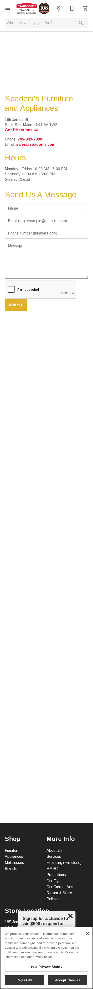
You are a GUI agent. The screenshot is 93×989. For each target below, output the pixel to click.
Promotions (56, 875)
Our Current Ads (59, 887)
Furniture (12, 850)
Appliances (14, 856)
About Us (54, 850)
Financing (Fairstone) (64, 863)
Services (53, 856)
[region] (46, 958)
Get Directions (19, 130)
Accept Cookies (67, 980)
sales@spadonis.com (35, 144)
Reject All (24, 980)
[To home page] (33, 8)
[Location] (58, 8)
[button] (7, 8)
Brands (11, 869)
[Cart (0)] (85, 8)
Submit (16, 305)
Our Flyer (54, 881)
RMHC (52, 869)
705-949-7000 (30, 139)
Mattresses (14, 863)
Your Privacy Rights (46, 966)
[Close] (87, 933)
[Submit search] (81, 23)
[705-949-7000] (72, 8)
